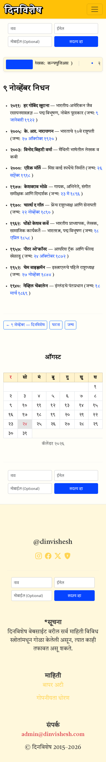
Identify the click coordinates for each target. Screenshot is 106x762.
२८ (81, 424)
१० (24, 405)
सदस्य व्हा (76, 41)
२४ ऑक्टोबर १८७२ (50, 256)
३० (10, 433)
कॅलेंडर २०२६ (53, 444)
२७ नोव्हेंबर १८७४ (36, 275)
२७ (67, 424)
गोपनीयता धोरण (53, 698)
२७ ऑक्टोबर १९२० (38, 139)
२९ (95, 424)
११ (39, 405)
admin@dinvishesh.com (53, 734)
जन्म (70, 325)
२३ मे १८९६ (70, 194)
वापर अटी (53, 685)
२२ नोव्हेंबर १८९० (36, 212)
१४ (81, 405)
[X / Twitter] (58, 557)
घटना (56, 325)
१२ (53, 405)
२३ (10, 424)
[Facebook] (48, 557)
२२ (95, 415)
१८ (39, 415)
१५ (95, 405)
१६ (10, 415)
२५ (39, 424)
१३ (67, 405)
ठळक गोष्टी (19, 64)
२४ (24, 424)
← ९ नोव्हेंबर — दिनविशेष (25, 325)
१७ (24, 415)
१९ (53, 415)
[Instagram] (38, 557)
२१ (81, 415)
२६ (53, 424)
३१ (24, 433)
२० (67, 415)
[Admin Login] (67, 557)
